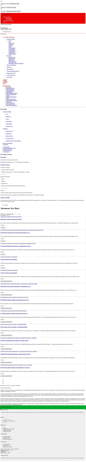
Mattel (11, 92)
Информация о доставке (8, 428)
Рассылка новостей (7, 439)
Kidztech (13, 90)
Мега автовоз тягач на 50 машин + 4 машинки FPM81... (14, 327)
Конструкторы (10, 69)
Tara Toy (13, 103)
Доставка (5, 82)
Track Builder (11, 49)
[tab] (43, 157)
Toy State (13, 104)
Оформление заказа (14, 3)
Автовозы (9, 67)
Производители (6, 444)
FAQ (4, 83)
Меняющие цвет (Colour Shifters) (16, 63)
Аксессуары (9, 77)
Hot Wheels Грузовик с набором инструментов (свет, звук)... (15, 300)
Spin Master (14, 100)
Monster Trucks (12, 54)
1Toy (10, 87)
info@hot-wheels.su (7, 13)
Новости (5, 79)
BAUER (13, 88)
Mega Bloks (14, 93)
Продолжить (3, 7)
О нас (4, 427)
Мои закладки (6, 437)
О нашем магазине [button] (5, 197)
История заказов (7, 436)
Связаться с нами (7, 431)
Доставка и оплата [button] (5, 164)
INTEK (12, 89)
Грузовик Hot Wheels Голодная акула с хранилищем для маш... (16, 246)
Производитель (6, 86)
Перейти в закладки (11, 7)
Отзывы (5, 81)
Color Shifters (12, 51)
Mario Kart (11, 44)
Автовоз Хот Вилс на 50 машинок (9, 259)
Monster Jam (11, 59)
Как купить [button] (3, 157)
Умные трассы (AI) (11, 73)
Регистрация (9, 18)
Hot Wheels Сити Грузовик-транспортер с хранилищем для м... (16, 286)
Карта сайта (6, 445)
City (9, 42)
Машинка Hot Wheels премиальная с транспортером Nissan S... (16, 354)
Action (10, 46)
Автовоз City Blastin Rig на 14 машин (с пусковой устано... (15, 340)
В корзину (3, 227)
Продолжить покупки (5, 3)
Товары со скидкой (7, 446)
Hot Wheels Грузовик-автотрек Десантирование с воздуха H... (15, 367)
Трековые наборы (11, 39)
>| (3, 383)
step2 (10, 101)
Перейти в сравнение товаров (14, 11)
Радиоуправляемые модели (13, 71)
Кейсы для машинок (11, 65)
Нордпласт (14, 105)
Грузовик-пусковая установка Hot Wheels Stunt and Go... (14, 313)
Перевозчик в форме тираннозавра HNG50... (11, 219)
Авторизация (9, 19)
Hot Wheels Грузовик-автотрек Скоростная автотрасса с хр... (15, 232)
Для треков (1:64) (12, 62)
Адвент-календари (11, 75)
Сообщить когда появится (6, 281)
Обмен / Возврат (7, 430)
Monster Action (12, 57)
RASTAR (13, 99)
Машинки (9, 55)
